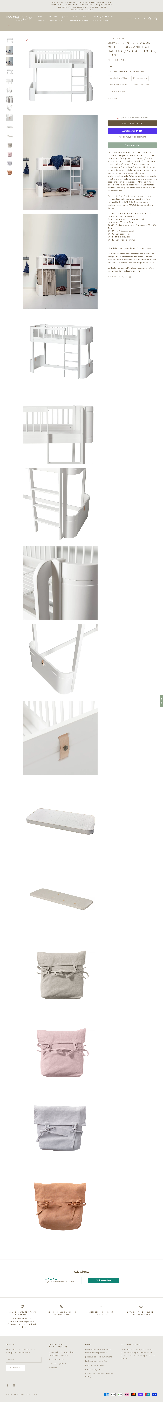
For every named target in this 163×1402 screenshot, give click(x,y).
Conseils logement (57, 1363)
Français (132, 18)
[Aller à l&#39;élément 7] (9, 99)
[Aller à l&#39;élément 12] (9, 145)
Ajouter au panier (132, 123)
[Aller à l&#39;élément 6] (9, 90)
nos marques (57, 20)
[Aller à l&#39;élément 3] (9, 61)
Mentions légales (93, 1369)
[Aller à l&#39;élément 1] (9, 40)
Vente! (41, 20)
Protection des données (96, 1361)
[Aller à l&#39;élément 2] (9, 50)
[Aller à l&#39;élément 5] (9, 80)
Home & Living (80, 16)
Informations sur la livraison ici (135, 259)
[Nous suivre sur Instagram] (14, 1385)
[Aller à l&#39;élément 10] (9, 126)
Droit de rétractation (94, 1365)
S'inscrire (15, 1368)
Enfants (53, 16)
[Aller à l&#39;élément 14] (9, 163)
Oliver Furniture (116, 38)
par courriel (123, 268)
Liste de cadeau (101, 20)
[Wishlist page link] (9, 26)
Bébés (41, 16)
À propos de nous (57, 1359)
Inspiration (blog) (78, 20)
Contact (53, 1368)
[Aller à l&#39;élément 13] (9, 154)
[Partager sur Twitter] (123, 277)
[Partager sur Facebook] (119, 277)
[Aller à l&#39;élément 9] (9, 117)
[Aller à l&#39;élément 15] (9, 172)
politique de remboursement (98, 1357)
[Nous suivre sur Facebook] (7, 1385)
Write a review (103, 1280)
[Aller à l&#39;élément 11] (9, 135)
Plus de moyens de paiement (132, 137)
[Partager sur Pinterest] (126, 277)
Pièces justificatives (104, 16)
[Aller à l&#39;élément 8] (9, 108)
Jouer (65, 16)
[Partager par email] (130, 277)
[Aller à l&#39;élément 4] (9, 71)
